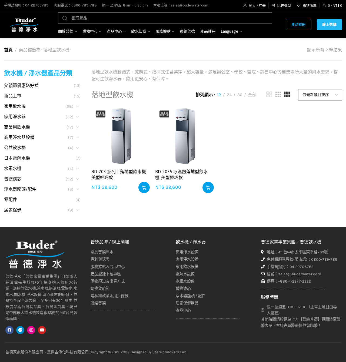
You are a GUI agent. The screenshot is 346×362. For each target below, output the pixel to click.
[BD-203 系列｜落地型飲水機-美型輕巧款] (120, 136)
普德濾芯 (12, 179)
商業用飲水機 (17, 127)
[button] (144, 187)
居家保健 (12, 210)
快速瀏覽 (140, 143)
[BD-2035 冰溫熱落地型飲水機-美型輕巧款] (184, 136)
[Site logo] (24, 25)
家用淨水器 (15, 116)
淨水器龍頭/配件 (20, 189)
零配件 (10, 199)
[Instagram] (31, 330)
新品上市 (12, 95)
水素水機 (12, 168)
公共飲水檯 (15, 147)
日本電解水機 (17, 158)
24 (229, 94)
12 (219, 94)
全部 (252, 94)
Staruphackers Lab (169, 352)
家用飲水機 (15, 106)
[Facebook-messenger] (20, 330)
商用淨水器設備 (19, 137)
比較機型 (140, 130)
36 (239, 94)
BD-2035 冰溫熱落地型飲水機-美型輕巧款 (181, 174)
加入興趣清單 (140, 116)
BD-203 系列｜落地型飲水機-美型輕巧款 (119, 174)
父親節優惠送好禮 (21, 85)
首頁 (8, 49)
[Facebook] (9, 330)
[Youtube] (42, 330)
